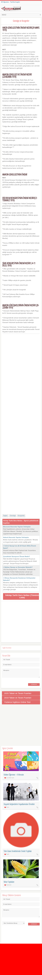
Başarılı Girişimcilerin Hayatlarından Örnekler (19, 804)
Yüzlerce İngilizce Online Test (17, 702)
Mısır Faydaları (9, 881)
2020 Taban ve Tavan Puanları (17, 693)
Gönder (34, 684)
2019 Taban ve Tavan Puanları (17, 698)
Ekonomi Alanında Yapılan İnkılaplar (17, 527)
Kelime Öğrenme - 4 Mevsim (14, 774)
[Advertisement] (21, 422)
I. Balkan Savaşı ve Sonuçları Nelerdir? (18, 567)
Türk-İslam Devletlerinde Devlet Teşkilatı (17, 851)
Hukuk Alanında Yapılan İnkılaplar (16, 537)
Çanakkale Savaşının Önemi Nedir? (16, 556)
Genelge (13, 515)
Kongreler (21, 515)
